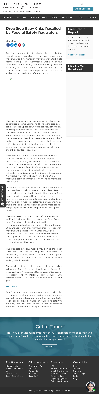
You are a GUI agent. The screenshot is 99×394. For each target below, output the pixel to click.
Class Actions (11, 373)
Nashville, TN (33, 376)
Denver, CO (33, 371)
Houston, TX (33, 373)
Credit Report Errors (14, 376)
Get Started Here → (78, 55)
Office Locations (83, 9)
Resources (67, 17)
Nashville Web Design (44, 391)
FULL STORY (12, 286)
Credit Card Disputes (59, 371)
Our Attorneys (79, 373)
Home (76, 366)
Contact (92, 17)
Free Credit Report (59, 373)
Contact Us (49, 346)
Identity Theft (12, 366)
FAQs (54, 17)
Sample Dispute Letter (60, 368)
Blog (81, 17)
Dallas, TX (32, 368)
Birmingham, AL (35, 366)
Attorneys (21, 17)
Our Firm (7, 17)
